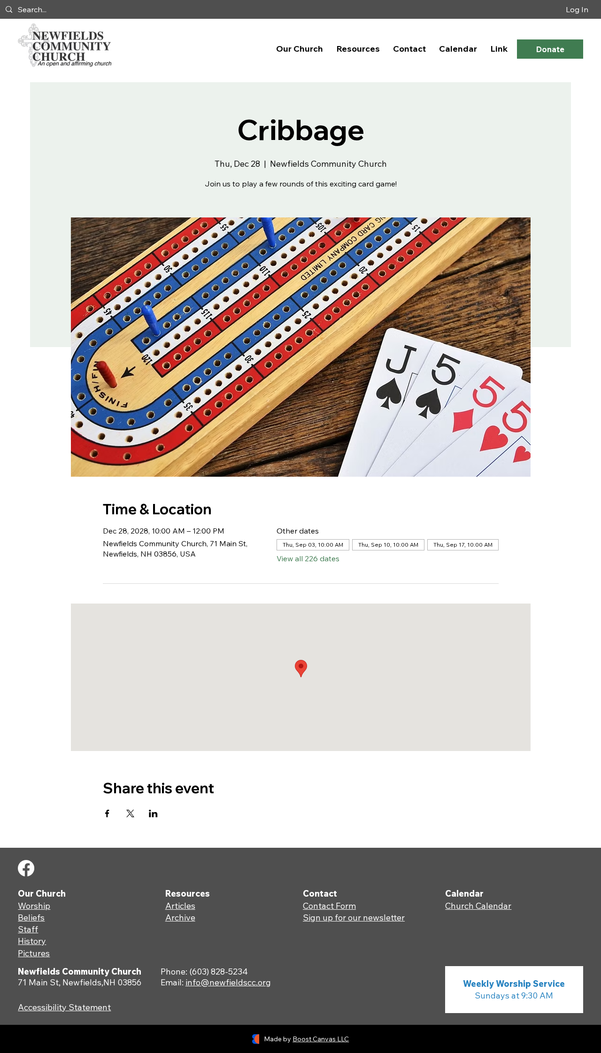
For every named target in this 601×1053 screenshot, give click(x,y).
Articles (180, 905)
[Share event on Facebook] (107, 813)
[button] (299, 49)
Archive (180, 917)
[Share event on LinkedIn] (153, 813)
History (32, 941)
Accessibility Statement (64, 1007)
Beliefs (31, 917)
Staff (28, 929)
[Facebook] (26, 868)
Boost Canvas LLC (321, 1039)
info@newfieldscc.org (228, 982)
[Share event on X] (130, 813)
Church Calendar (478, 905)
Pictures (34, 953)
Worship (34, 905)
